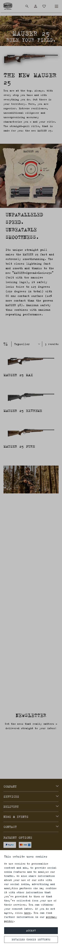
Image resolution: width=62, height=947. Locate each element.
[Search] (27, 6)
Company (10, 786)
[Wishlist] (44, 6)
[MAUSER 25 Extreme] (31, 396)
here (27, 913)
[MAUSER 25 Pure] (31, 432)
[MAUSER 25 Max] (31, 361)
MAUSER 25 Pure (19, 446)
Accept (31, 930)
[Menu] (56, 6)
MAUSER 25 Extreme (23, 410)
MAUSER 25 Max (18, 375)
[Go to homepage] (7, 6)
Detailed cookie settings (31, 939)
